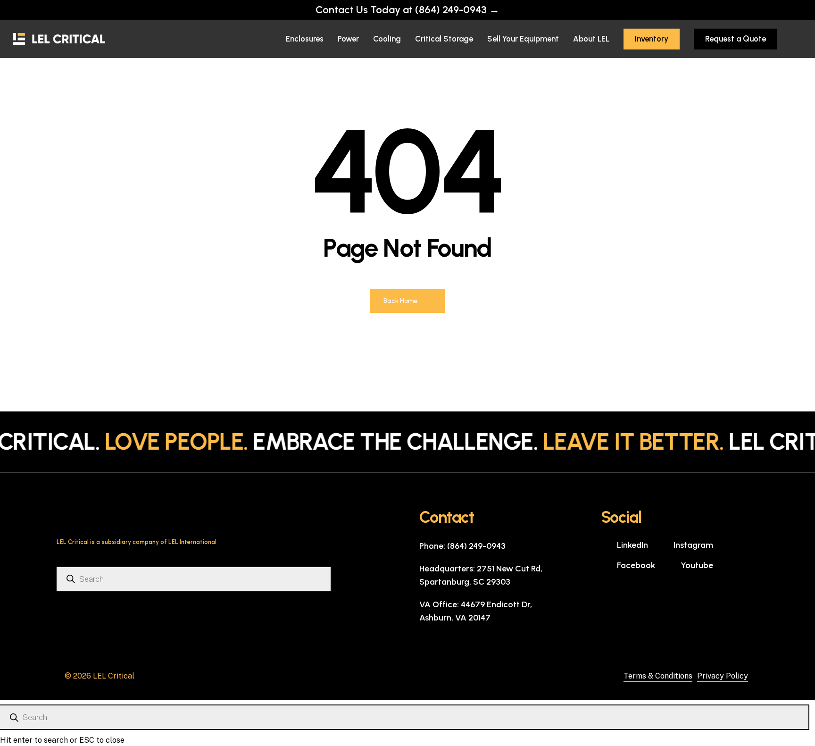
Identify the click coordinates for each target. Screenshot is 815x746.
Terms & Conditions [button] (658, 675)
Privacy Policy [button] (722, 675)
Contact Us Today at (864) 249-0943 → (407, 9)
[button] (462, 546)
